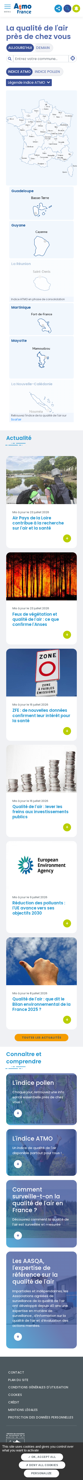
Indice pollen (47, 71)
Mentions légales (23, 1410)
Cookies (15, 1395)
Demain (43, 47)
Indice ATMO (19, 71)
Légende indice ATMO (27, 82)
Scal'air (16, 419)
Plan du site (18, 1380)
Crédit (13, 1402)
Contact (16, 1372)
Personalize (41, 1473)
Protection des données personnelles (40, 1417)
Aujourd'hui (20, 47)
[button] (67, 8)
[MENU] (7, 6)
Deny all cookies (43, 1465)
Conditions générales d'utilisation (38, 1387)
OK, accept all (43, 1457)
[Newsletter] (76, 8)
